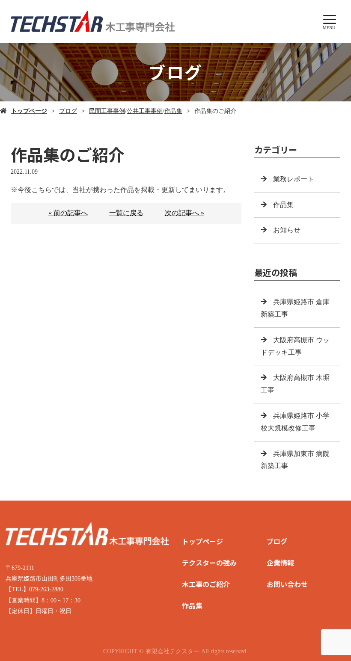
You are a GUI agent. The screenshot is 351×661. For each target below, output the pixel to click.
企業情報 (280, 562)
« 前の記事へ (68, 212)
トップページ (29, 111)
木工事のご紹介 (206, 584)
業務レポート (293, 179)
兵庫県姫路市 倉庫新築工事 (295, 308)
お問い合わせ (287, 584)
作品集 (173, 111)
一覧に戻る (126, 212)
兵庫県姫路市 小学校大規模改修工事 (295, 422)
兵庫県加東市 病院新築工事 (295, 460)
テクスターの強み (209, 562)
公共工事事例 (145, 111)
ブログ (68, 111)
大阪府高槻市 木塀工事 (295, 384)
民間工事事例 (107, 111)
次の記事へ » (184, 212)
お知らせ (286, 230)
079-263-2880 (46, 589)
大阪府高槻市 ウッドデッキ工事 (295, 346)
